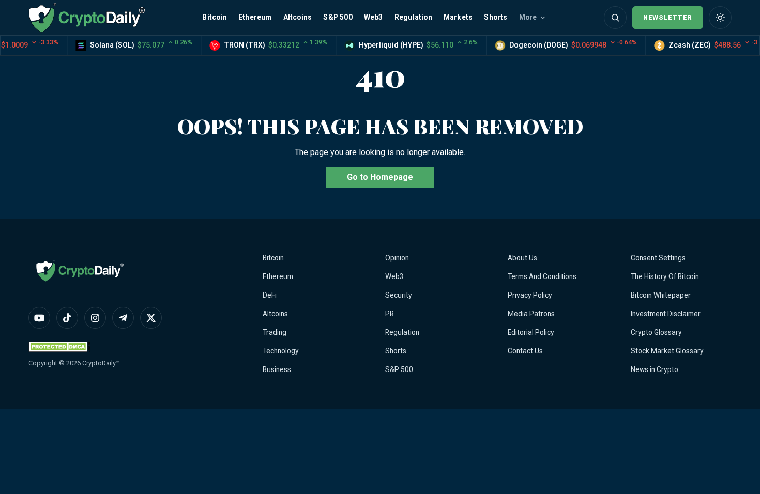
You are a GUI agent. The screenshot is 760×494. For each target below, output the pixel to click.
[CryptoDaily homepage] (86, 17)
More (528, 17)
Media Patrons (531, 314)
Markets (458, 17)
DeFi (270, 295)
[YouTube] (39, 318)
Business (277, 369)
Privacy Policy (530, 295)
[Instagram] (95, 318)
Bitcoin (214, 17)
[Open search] (615, 17)
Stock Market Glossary (667, 351)
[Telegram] (123, 318)
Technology (281, 351)
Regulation (413, 17)
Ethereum (255, 17)
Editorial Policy (531, 332)
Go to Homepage (380, 177)
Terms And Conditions (542, 276)
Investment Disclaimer (666, 314)
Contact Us (525, 351)
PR (389, 314)
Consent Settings (658, 258)
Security (398, 295)
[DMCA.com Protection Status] (59, 346)
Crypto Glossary (656, 332)
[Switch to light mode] (720, 17)
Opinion (397, 258)
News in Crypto (654, 369)
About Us (522, 258)
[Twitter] (151, 318)
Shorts (495, 17)
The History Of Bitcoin (665, 276)
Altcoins (297, 17)
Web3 (373, 17)
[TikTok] (67, 318)
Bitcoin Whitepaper (661, 295)
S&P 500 (337, 17)
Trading (274, 332)
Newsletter (667, 17)
